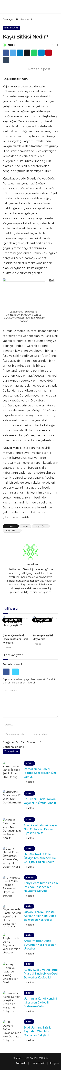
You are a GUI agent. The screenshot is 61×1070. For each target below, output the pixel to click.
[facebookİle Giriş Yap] (7, 676)
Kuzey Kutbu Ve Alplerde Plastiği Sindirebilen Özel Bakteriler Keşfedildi (41, 973)
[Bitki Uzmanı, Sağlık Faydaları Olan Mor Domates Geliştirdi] (12, 1031)
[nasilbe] (5, 45)
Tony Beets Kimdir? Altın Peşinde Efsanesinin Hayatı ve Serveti (41, 886)
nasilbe (11, 45)
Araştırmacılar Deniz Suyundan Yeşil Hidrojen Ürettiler (40, 944)
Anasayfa (8, 19)
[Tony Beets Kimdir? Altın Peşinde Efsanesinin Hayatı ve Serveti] (12, 887)
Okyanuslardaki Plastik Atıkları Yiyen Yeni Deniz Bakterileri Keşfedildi (40, 915)
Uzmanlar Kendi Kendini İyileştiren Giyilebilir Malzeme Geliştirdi (40, 1002)
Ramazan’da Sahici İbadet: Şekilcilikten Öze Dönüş (40, 772)
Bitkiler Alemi (24, 19)
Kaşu (25, 526)
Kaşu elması (12, 530)
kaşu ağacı (41, 526)
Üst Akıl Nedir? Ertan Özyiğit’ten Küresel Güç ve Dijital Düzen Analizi (40, 858)
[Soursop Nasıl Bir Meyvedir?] (45, 624)
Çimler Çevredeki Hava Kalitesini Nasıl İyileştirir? (15, 639)
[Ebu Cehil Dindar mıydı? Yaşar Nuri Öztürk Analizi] (12, 801)
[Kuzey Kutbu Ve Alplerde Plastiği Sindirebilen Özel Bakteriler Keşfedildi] (12, 974)
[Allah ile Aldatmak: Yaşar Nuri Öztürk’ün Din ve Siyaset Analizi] (12, 829)
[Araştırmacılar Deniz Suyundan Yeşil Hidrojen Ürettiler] (12, 945)
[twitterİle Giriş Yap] (16, 676)
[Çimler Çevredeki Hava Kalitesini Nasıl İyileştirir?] (15, 624)
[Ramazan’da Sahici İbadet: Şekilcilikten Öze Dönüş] (12, 773)
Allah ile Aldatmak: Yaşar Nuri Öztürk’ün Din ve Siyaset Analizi (40, 829)
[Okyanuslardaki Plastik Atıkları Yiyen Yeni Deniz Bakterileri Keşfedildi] (12, 916)
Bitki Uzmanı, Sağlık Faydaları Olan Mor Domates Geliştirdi (37, 1031)
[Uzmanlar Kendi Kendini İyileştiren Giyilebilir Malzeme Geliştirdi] (12, 1002)
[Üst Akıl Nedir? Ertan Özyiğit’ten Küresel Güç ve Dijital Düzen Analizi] (12, 858)
